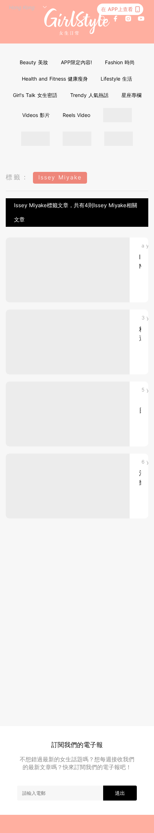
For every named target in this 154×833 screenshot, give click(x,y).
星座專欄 (131, 95)
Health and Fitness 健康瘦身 (55, 79)
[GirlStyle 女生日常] (77, 22)
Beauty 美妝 (34, 62)
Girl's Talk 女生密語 (35, 95)
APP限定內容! (76, 62)
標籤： (17, 177)
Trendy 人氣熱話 (89, 95)
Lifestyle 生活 (116, 79)
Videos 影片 (36, 115)
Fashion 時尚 (120, 62)
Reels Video (76, 115)
